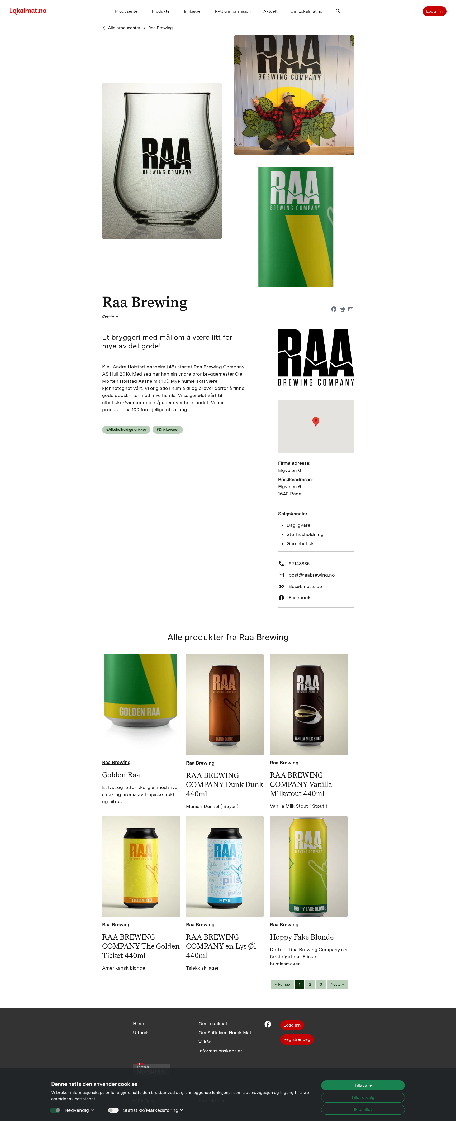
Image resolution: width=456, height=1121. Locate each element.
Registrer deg (297, 1039)
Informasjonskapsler (220, 1050)
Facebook (300, 597)
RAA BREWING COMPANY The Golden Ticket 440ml (141, 946)
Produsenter (127, 11)
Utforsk (141, 1032)
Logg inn (434, 11)
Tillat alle (363, 1085)
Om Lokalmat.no (306, 11)
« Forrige (282, 984)
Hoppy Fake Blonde (302, 936)
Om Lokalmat (212, 1023)
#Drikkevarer (168, 429)
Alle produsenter (124, 27)
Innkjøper (193, 11)
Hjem (138, 1023)
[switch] (113, 1110)
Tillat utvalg (362, 1097)
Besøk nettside (305, 586)
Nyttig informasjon (233, 11)
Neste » (337, 984)
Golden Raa (121, 774)
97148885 (299, 563)
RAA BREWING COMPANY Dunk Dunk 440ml (224, 784)
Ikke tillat (363, 1109)
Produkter (161, 11)
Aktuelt (270, 11)
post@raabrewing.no (312, 575)
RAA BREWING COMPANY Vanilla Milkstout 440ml (301, 784)
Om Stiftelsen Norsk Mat (224, 1032)
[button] (338, 12)
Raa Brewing (160, 27)
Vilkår (204, 1042)
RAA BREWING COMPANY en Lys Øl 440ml (221, 946)
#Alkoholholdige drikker (126, 429)
